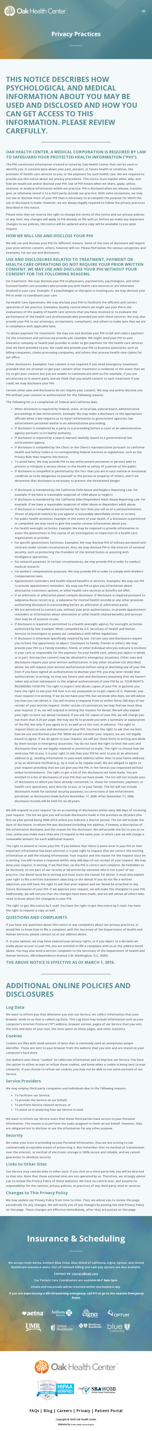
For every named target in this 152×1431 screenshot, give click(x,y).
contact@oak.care (85, 1274)
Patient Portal (109, 1410)
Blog (48, 1410)
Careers (64, 1410)
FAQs (34, 1410)
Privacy (83, 1410)
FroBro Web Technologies (82, 1424)
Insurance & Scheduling (76, 1238)
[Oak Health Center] (35, 11)
